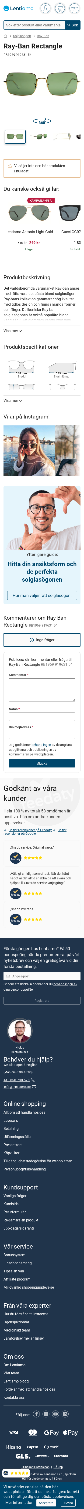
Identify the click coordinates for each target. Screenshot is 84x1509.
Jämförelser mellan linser (24, 1338)
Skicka (42, 763)
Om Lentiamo (14, 1364)
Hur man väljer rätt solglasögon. (42, 595)
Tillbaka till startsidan (35, 1467)
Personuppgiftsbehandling (25, 1169)
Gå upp (58, 1467)
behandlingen (41, 744)
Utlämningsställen (18, 1136)
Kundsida (11, 1203)
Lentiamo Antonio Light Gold (29, 232)
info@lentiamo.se (17, 1086)
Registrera (42, 1000)
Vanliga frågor (15, 1195)
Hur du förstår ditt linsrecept (26, 1313)
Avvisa (68, 1503)
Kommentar (18, 674)
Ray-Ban (43, 36)
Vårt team (11, 1373)
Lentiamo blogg (16, 1381)
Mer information (19, 1502)
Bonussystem (14, 1254)
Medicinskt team (17, 1330)
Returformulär (15, 1211)
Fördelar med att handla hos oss (29, 1389)
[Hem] (5, 36)
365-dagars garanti (19, 1228)
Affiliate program (17, 1279)
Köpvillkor (11, 1152)
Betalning (11, 1128)
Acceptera (46, 1503)
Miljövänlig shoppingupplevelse (29, 1287)
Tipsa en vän (14, 1271)
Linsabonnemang (18, 1262)
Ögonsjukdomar (16, 1322)
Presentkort (12, 1144)
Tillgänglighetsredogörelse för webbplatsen (38, 1160)
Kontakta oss (14, 1397)
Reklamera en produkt (21, 1220)
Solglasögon (22, 36)
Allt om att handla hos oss (24, 1112)
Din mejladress (21, 727)
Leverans (11, 1120)
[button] (15, 137)
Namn (14, 709)
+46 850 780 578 (17, 1080)
